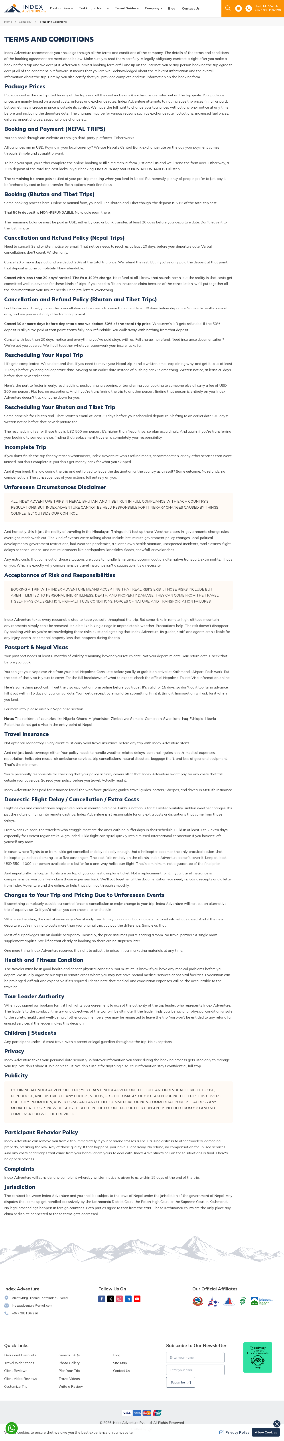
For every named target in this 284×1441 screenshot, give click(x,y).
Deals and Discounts (20, 1355)
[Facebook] (101, 1299)
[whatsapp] (12, 1428)
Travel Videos (69, 1379)
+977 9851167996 (268, 10)
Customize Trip (16, 1386)
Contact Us (190, 8)
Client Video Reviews (20, 1379)
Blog (171, 8)
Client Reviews (15, 1371)
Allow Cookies (266, 1432)
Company (25, 21)
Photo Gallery (69, 1363)
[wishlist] (238, 8)
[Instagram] (119, 1299)
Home (8, 21)
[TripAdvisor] (258, 1357)
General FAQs (69, 1355)
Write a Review (71, 1386)
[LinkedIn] (128, 1299)
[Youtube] (137, 1299)
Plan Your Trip (69, 1371)
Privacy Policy (237, 1432)
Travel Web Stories (19, 1363)
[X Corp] (110, 1299)
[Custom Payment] (142, 1412)
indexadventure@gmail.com (32, 1306)
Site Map (120, 1363)
